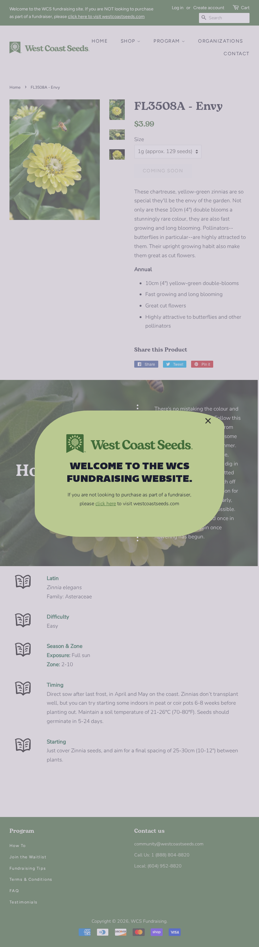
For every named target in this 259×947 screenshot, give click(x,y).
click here (105, 503)
